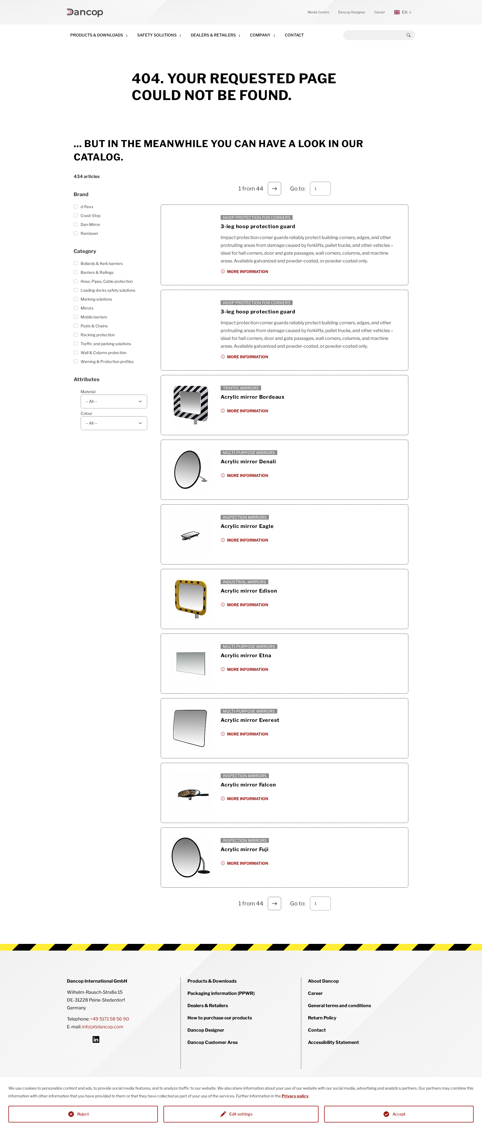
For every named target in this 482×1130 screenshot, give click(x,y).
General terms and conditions (339, 1005)
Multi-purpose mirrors (249, 452)
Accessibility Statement (333, 1042)
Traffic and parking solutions (106, 343)
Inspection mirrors (245, 517)
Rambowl (89, 233)
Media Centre (318, 12)
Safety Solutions (157, 35)
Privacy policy (295, 1096)
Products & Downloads (96, 35)
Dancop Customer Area (212, 1042)
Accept (399, 1114)
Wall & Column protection (103, 352)
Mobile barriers (94, 317)
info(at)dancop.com (102, 1026)
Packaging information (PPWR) (221, 993)
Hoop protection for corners (256, 217)
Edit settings (240, 1114)
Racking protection (98, 334)
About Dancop (323, 981)
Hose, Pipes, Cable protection (107, 281)
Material (88, 391)
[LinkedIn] (95, 1039)
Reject (83, 1114)
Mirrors (87, 308)
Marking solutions (96, 299)
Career (379, 12)
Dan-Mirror (90, 224)
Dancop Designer (351, 12)
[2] (274, 188)
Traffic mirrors (241, 388)
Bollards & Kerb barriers (102, 263)
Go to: (297, 188)
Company (260, 35)
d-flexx (87, 206)
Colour (86, 413)
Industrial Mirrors (244, 581)
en (405, 12)
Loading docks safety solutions (108, 290)
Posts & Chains (94, 325)
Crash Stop (90, 215)
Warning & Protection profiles (107, 361)
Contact (294, 35)
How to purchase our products (219, 1018)
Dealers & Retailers (213, 35)
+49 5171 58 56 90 (109, 1019)
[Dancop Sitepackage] (85, 12)
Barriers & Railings (97, 272)
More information (247, 271)
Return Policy (322, 1018)
